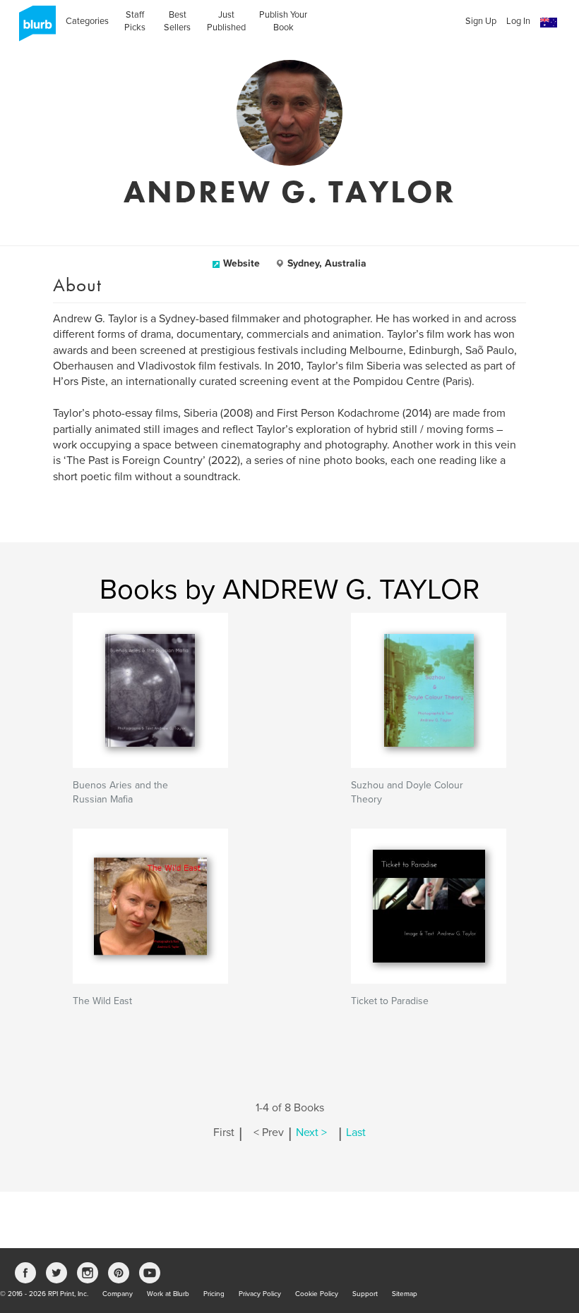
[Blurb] (33, 28)
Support (365, 1294)
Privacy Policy (260, 1294)
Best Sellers (177, 21)
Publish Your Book (283, 21)
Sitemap (404, 1294)
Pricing (214, 1294)
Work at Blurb (168, 1294)
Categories (87, 21)
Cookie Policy (316, 1294)
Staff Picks (134, 21)
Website (241, 263)
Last (356, 1132)
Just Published (226, 21)
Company (117, 1294)
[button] (548, 23)
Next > (311, 1132)
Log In (518, 21)
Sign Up (480, 21)
